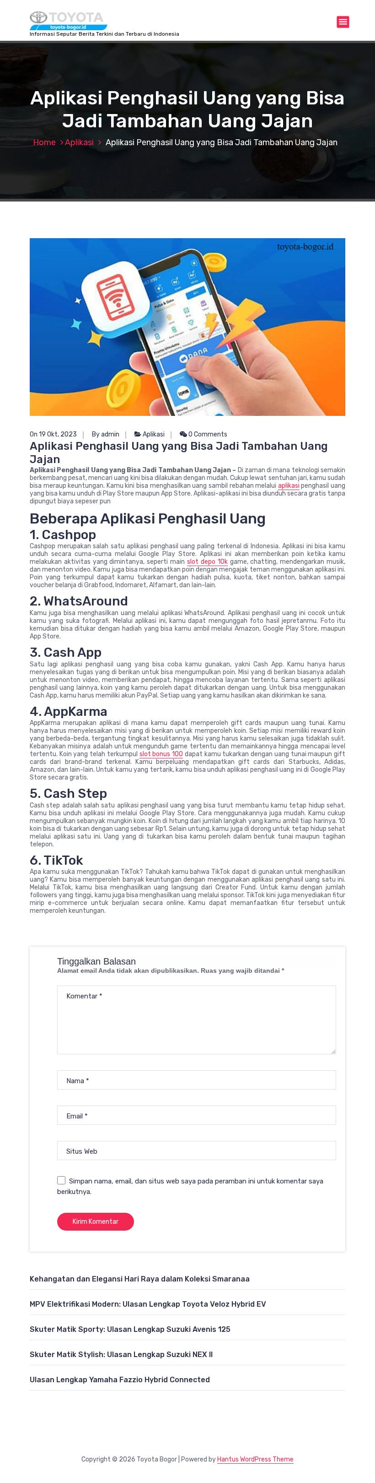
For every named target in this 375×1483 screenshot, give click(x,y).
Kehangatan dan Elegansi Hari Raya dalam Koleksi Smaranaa (140, 1279)
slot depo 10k (207, 562)
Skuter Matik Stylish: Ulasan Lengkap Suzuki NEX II (121, 1354)
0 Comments (207, 434)
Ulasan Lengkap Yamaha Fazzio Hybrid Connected (120, 1379)
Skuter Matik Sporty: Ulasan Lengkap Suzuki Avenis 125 (130, 1329)
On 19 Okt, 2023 (53, 434)
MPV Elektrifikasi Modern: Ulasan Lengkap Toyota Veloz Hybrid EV (148, 1304)
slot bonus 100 (161, 754)
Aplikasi (79, 142)
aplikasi (289, 486)
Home (44, 142)
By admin (105, 434)
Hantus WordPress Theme (255, 1459)
